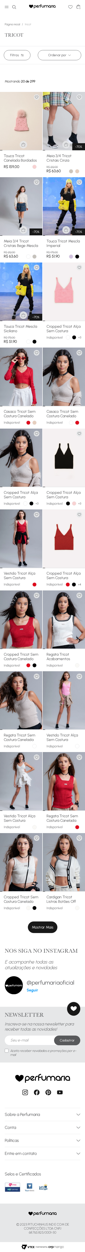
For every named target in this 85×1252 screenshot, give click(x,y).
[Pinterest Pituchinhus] (48, 1092)
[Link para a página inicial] (13, 24)
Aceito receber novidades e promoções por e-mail (43, 1053)
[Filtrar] (17, 55)
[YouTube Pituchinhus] (60, 1092)
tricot (28, 24)
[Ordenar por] (59, 55)
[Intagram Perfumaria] (25, 1092)
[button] (23, 145)
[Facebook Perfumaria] (37, 1092)
